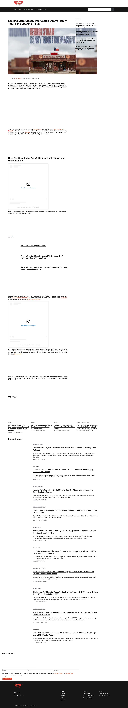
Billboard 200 (18, 354)
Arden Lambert (17, 78)
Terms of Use (69, 673)
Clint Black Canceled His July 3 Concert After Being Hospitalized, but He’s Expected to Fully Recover (64, 552)
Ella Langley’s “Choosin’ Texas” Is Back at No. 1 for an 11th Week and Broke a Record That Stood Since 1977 (65, 593)
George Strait (37, 129)
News (88, 422)
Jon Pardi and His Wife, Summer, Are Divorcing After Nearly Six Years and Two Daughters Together (64, 532)
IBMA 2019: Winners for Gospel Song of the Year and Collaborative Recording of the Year (18, 427)
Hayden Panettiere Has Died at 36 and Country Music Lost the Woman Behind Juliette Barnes (86, 32)
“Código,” (64, 297)
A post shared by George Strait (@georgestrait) (28, 207)
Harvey (27, 132)
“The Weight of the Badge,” (20, 297)
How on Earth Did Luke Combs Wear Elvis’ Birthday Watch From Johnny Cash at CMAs (87, 427)
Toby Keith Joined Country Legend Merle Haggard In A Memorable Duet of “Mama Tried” (42, 257)
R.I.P (42, 444)
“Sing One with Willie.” (33, 299)
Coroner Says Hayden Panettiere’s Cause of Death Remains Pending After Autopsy (85, 40)
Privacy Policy (58, 673)
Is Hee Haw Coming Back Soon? (33, 246)
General (10, 422)
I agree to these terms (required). (13, 676)
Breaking (79, 422)
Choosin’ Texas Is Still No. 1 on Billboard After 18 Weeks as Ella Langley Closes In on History (84, 48)
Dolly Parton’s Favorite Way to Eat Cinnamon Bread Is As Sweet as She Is (42, 427)
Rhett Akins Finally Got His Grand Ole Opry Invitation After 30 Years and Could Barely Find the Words (63, 573)
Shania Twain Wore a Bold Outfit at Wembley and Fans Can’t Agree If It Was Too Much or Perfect (65, 613)
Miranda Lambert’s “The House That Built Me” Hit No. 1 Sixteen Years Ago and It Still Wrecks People (64, 634)
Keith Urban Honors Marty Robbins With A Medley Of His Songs (64, 427)
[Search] (112, 9)
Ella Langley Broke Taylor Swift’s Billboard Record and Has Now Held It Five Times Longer (86, 25)
